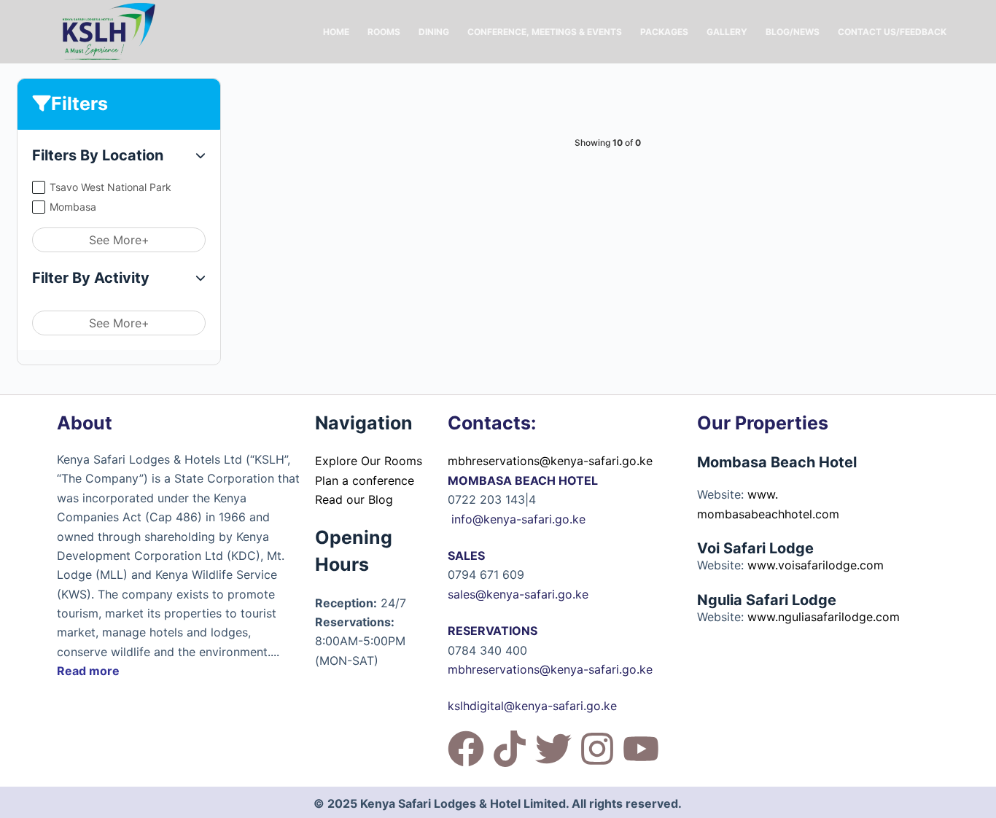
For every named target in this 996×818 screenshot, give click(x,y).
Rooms (383, 31)
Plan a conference (364, 480)
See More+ (119, 240)
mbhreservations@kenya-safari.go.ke (550, 460)
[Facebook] (466, 749)
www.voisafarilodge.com (815, 565)
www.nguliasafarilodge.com (823, 616)
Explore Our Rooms (368, 460)
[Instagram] (597, 749)
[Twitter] (553, 749)
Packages (664, 31)
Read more (88, 670)
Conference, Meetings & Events (544, 31)
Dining (434, 31)
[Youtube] (641, 749)
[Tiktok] (509, 749)
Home (336, 31)
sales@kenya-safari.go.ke (518, 594)
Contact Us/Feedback (892, 31)
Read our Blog (354, 499)
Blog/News (793, 31)
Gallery (727, 31)
